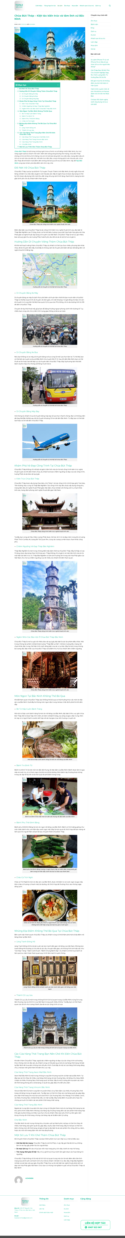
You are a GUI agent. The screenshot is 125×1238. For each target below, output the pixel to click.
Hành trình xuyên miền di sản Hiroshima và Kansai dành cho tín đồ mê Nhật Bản (100, 92)
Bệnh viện (94, 24)
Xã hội (93, 49)
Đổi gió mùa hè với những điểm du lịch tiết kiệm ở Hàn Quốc (100, 83)
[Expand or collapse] (58, 85)
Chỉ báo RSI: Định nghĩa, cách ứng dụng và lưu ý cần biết (99, 102)
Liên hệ (41, 1209)
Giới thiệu (39, 5)
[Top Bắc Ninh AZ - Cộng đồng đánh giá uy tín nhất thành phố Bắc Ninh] (23, 5)
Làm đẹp (94, 42)
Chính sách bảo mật (46, 1212)
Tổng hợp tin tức (50, 5)
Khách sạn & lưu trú (87, 5)
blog (92, 28)
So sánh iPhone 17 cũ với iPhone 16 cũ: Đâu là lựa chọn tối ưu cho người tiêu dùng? (100, 63)
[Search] (110, 6)
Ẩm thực (67, 5)
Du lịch (60, 5)
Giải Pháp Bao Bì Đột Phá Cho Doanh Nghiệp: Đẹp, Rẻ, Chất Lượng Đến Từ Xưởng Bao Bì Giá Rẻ (100, 73)
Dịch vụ (98, 5)
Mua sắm (75, 5)
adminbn (32, 24)
